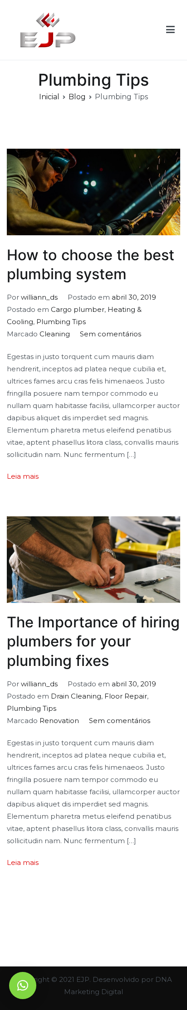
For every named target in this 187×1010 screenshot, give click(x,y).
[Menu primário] (170, 30)
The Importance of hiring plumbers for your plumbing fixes (93, 641)
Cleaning (54, 334)
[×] (22, 985)
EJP (82, 979)
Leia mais (23, 476)
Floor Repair (125, 696)
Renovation (59, 720)
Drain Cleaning (76, 696)
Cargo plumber (77, 309)
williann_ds (39, 297)
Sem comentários (110, 334)
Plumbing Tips (61, 321)
